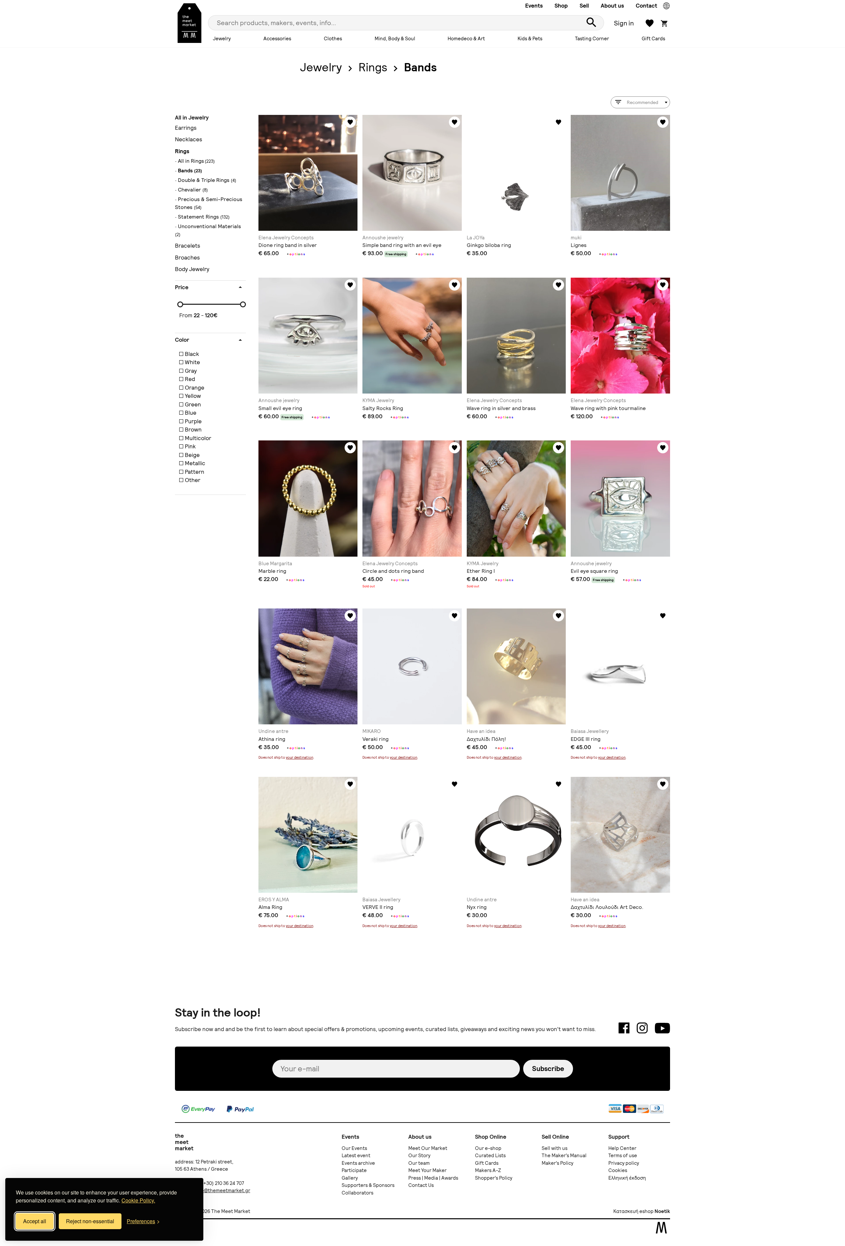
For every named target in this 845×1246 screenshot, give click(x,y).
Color (182, 339)
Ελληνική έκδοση (627, 1178)
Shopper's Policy (493, 1178)
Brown (193, 429)
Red (190, 379)
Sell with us (554, 1148)
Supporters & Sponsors (368, 1185)
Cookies (617, 1170)
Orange (194, 387)
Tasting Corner (592, 38)
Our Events (354, 1148)
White (192, 362)
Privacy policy (623, 1163)
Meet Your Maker (427, 1170)
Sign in (624, 23)
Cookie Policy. (138, 1200)
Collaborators (357, 1193)
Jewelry (222, 38)
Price (181, 287)
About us (612, 5)
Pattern (194, 471)
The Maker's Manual (564, 1155)
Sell (584, 5)
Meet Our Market (427, 1148)
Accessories (277, 38)
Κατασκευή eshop (633, 1211)
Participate (354, 1170)
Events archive (358, 1163)
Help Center (622, 1148)
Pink (190, 446)
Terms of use (622, 1155)
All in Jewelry (192, 118)
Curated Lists (490, 1155)
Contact (646, 5)
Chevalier (193, 189)
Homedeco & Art (466, 38)
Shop (561, 5)
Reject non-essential (90, 1221)
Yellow (193, 395)
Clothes (333, 38)
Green (193, 404)
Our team (419, 1163)
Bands (420, 67)
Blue (190, 412)
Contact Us (421, 1185)
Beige (192, 455)
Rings (372, 67)
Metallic (195, 463)
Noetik (662, 1211)
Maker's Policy (557, 1163)
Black (192, 354)
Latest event (356, 1155)
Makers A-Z (488, 1170)
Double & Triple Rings (207, 180)
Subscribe (548, 1068)
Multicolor (198, 438)
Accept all (34, 1221)
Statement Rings (204, 216)
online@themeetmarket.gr (219, 1190)
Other (192, 480)
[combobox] (640, 102)
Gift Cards (653, 38)
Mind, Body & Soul (395, 38)
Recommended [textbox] (642, 102)
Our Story (419, 1155)
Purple (193, 421)
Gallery (350, 1178)
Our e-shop (488, 1148)
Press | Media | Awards (433, 1178)
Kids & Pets (530, 38)
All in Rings (191, 160)
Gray (191, 370)
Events (534, 5)
